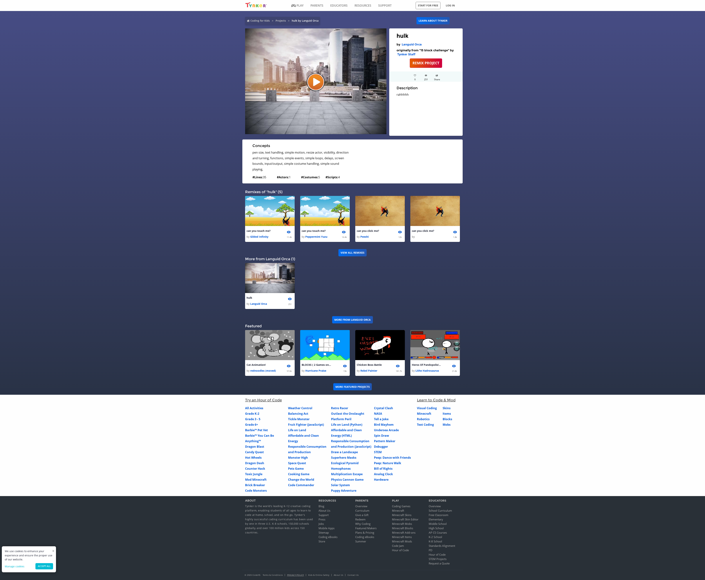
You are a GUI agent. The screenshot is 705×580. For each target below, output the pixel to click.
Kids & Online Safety (319, 575)
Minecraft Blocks (402, 528)
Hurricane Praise (315, 370)
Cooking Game (298, 474)
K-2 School (435, 537)
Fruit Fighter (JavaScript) (306, 425)
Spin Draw (381, 436)
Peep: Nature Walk (387, 463)
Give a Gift (361, 515)
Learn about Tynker (433, 20)
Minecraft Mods (402, 541)
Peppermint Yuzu (316, 236)
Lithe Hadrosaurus (427, 370)
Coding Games (401, 506)
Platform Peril (341, 419)
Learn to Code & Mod (436, 400)
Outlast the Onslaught (347, 414)
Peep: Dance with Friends (392, 458)
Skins (447, 408)
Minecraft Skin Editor (405, 519)
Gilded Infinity (259, 236)
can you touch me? (259, 231)
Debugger (381, 447)
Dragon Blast (254, 447)
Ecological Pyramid (345, 463)
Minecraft (424, 414)
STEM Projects (437, 559)
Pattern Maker (384, 441)
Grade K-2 (252, 414)
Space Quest (297, 463)
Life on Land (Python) (346, 425)
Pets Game (296, 469)
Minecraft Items (402, 537)
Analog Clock (383, 474)
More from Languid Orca (352, 319)
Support (324, 515)
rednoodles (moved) (263, 370)
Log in (450, 5)
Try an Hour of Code (263, 400)
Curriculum (362, 510)
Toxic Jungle (253, 474)
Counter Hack (255, 469)
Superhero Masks (343, 458)
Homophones (341, 469)
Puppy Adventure (343, 491)
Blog (321, 506)
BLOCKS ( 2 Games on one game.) (316, 365)
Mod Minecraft (256, 480)
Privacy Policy (295, 575)
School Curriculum (440, 510)
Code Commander (301, 485)
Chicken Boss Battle (369, 365)
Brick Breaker (255, 485)
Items (447, 414)
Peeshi (364, 236)
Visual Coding (427, 408)
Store (322, 541)
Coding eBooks (328, 537)
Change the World (301, 480)
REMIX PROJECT (426, 63)
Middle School (438, 524)
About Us (324, 510)
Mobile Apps (327, 528)
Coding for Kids (260, 20)
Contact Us (353, 575)
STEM (378, 452)
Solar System (340, 485)
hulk (249, 297)
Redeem (360, 519)
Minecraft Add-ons (403, 532)
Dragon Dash (254, 463)
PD (430, 550)
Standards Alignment (442, 546)
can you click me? (368, 231)
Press (322, 519)
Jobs (321, 524)
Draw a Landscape (344, 452)
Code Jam (398, 546)
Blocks (447, 419)
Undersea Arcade (386, 430)
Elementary (436, 519)
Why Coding (362, 524)
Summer (360, 541)
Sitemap (324, 532)
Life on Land (297, 430)
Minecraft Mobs (402, 524)
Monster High (298, 458)
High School (436, 528)
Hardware (381, 480)
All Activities (254, 408)
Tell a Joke (381, 419)
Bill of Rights (383, 469)
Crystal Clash (383, 408)
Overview (361, 506)
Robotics (423, 419)
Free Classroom (438, 515)
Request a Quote (439, 563)
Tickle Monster (299, 419)
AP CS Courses (438, 532)
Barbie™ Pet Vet (256, 430)
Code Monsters (256, 491)
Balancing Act (298, 414)
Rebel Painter (368, 370)
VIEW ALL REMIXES (352, 252)
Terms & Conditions (273, 575)
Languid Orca (412, 44)
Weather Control (300, 408)
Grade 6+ (251, 425)
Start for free (428, 5)
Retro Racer (339, 408)
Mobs (447, 425)
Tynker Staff (406, 54)
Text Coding (425, 425)
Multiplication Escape (347, 474)
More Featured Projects (352, 386)
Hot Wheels (253, 458)
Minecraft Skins (401, 515)
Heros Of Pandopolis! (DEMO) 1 (426, 365)
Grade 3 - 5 (252, 419)
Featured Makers (366, 528)
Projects (281, 20)
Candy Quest (254, 452)
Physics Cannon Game (347, 480)
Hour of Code (400, 550)
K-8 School (435, 541)
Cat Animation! (256, 365)
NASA (378, 414)
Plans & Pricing (364, 532)
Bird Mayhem (384, 425)
